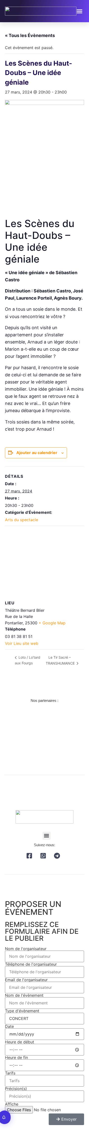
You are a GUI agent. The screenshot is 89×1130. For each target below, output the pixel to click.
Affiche (11, 1104)
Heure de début (19, 1042)
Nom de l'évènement (24, 995)
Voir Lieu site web (21, 643)
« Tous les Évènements (30, 35)
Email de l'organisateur (26, 980)
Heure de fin (16, 1057)
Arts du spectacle (21, 519)
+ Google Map (52, 622)
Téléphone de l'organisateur (31, 964)
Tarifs (10, 1073)
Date (9, 1026)
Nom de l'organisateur (25, 949)
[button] (79, 11)
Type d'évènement (22, 1011)
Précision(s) (16, 1089)
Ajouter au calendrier (36, 452)
